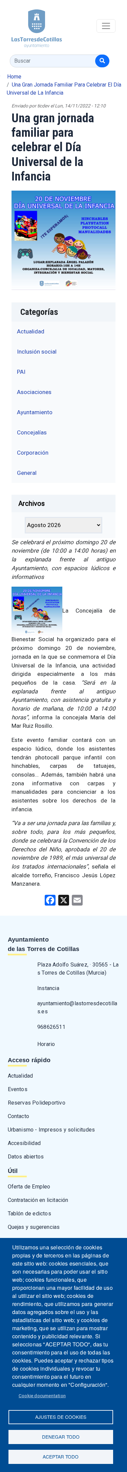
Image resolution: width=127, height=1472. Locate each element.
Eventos (17, 1089)
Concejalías (32, 432)
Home (14, 76)
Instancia (48, 988)
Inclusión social (37, 351)
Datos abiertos (26, 1156)
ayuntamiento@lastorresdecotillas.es (77, 1007)
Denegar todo (61, 1436)
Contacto (18, 1116)
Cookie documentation (42, 1395)
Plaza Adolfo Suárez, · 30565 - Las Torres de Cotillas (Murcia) (78, 968)
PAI (21, 371)
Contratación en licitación (38, 1200)
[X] (63, 900)
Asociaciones (34, 392)
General (27, 472)
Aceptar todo (61, 1456)
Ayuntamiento (34, 412)
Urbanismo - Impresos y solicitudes (51, 1129)
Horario (46, 1044)
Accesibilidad (24, 1143)
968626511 (51, 1027)
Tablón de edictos (29, 1213)
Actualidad (30, 331)
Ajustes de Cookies (60, 1416)
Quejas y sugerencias (34, 1227)
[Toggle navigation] (106, 26)
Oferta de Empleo (29, 1186)
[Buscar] (102, 61)
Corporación (32, 452)
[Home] (31, 26)
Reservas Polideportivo (36, 1103)
